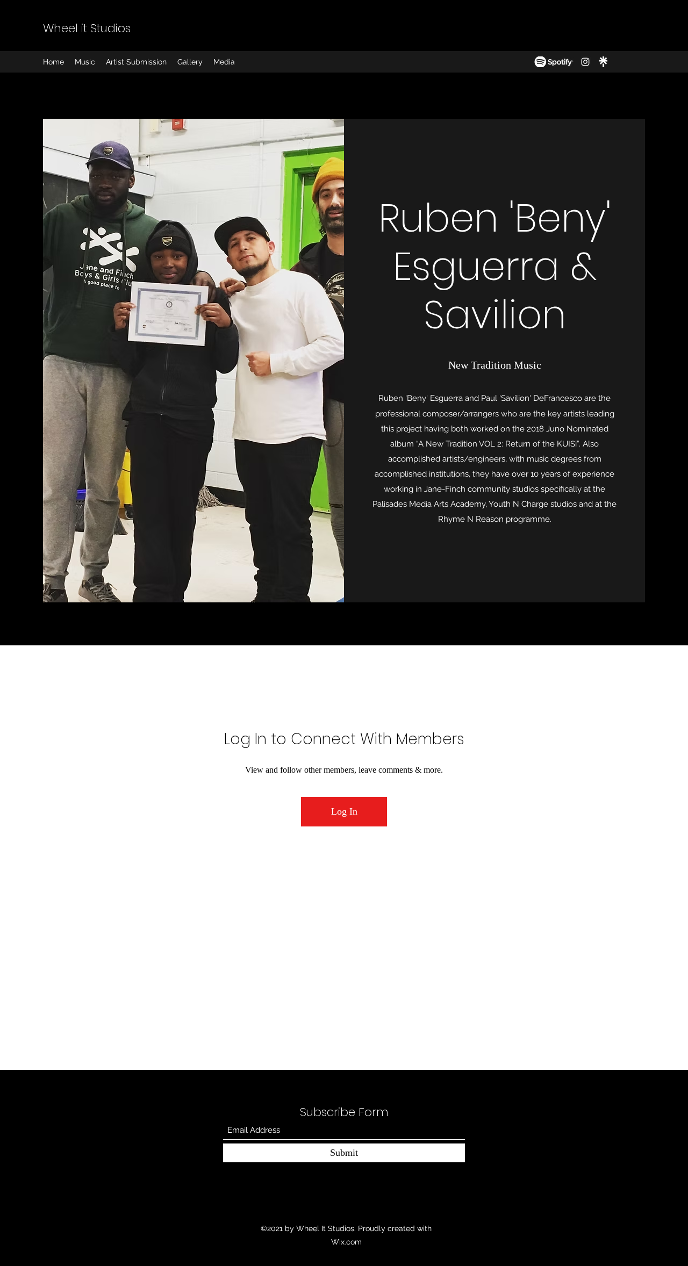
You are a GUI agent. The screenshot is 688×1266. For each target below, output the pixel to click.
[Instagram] (585, 61)
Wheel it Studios (87, 28)
